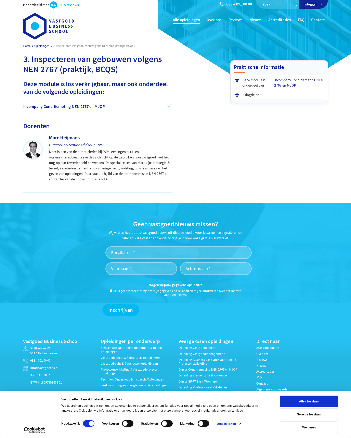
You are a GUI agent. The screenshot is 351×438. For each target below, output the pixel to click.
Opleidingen (42, 46)
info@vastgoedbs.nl (44, 368)
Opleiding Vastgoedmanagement (202, 354)
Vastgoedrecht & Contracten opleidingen (129, 363)
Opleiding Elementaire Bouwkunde (203, 375)
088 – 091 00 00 (239, 4)
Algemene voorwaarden (272, 389)
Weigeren (309, 427)
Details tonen (226, 423)
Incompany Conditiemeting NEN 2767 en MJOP (298, 83)
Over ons (214, 19)
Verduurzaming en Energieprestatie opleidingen (134, 385)
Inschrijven (120, 310)
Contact (318, 19)
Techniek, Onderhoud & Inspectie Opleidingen (132, 379)
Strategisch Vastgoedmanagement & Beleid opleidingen (131, 349)
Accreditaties (279, 19)
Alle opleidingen (186, 19)
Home (27, 46)
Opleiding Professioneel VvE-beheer (204, 387)
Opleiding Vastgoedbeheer (197, 348)
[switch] (127, 423)
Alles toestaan (309, 401)
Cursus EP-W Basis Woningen (199, 381)
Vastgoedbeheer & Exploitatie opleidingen (130, 358)
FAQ (301, 19)
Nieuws (255, 19)
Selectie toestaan (309, 414)
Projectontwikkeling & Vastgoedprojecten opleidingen (130, 371)
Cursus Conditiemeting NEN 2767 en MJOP (208, 369)
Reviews (235, 19)
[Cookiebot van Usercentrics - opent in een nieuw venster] (34, 430)
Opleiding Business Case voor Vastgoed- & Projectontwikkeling (207, 361)
